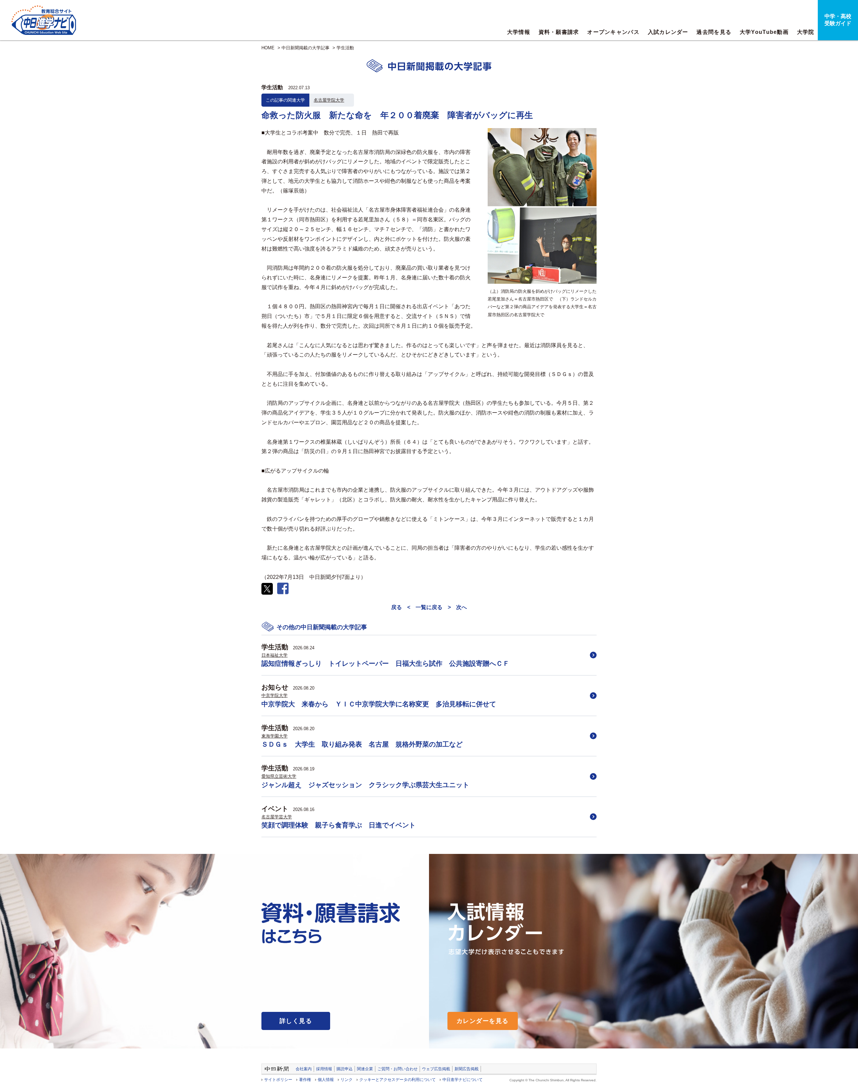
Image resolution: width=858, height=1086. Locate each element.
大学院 (805, 32)
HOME (267, 47)
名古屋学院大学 (329, 100)
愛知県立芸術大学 (278, 776)
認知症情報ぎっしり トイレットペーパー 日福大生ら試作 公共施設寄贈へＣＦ (385, 663)
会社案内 (304, 1069)
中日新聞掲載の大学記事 (305, 47)
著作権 (305, 1079)
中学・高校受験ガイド (837, 19)
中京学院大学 (274, 695)
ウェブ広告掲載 (436, 1069)
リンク (347, 1079)
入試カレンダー (668, 32)
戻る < (400, 607)
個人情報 (326, 1079)
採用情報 (324, 1069)
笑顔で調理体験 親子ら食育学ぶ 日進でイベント (338, 825)
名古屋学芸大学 (276, 816)
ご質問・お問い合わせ (397, 1069)
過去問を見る (713, 32)
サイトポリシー (278, 1079)
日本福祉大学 (274, 655)
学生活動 (345, 47)
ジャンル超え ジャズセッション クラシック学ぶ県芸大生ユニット (365, 785)
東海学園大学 (274, 736)
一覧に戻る (429, 607)
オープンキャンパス (613, 32)
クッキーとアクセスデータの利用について (397, 1079)
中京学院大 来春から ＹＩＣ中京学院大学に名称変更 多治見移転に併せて (378, 704)
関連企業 (365, 1069)
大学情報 (518, 32)
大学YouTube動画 (764, 32)
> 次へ (457, 607)
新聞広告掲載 (466, 1069)
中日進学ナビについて (462, 1079)
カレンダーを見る (482, 1021)
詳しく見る (296, 1021)
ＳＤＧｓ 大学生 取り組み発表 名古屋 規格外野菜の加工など (362, 744)
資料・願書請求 (559, 32)
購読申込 (344, 1069)
